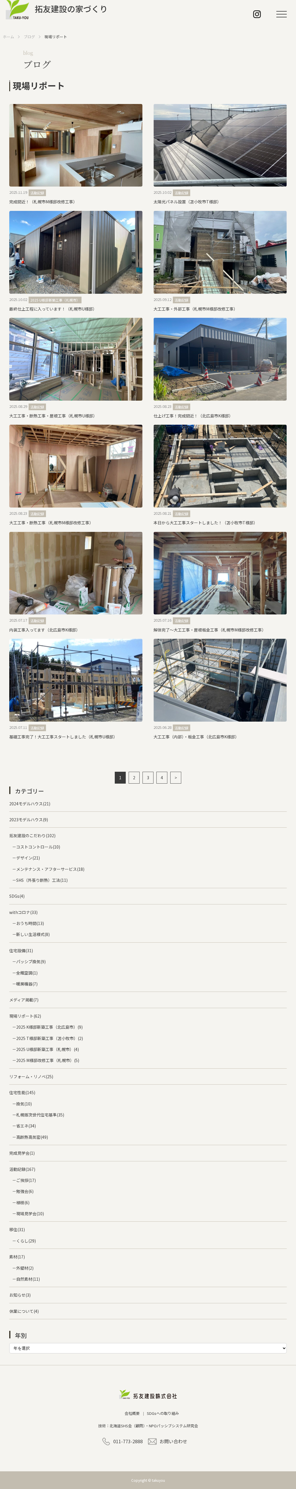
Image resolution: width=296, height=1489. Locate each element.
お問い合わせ (173, 1441)
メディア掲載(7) (23, 1000)
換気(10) (24, 1104)
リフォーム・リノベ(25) (31, 1076)
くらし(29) (26, 1241)
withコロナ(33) (23, 912)
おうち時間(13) (30, 923)
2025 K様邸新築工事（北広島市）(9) (49, 1027)
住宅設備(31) (21, 950)
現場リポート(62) (25, 1016)
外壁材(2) (25, 1268)
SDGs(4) (17, 896)
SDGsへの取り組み (163, 1413)
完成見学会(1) (22, 1153)
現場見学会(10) (30, 1213)
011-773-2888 (128, 1441)
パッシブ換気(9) (31, 961)
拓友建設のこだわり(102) (32, 835)
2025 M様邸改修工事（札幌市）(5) (47, 1060)
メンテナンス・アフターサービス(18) (50, 869)
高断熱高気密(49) (32, 1137)
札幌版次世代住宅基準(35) (40, 1115)
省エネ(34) (26, 1126)
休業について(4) (24, 1311)
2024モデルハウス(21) (29, 803)
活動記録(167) (22, 1169)
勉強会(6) (25, 1191)
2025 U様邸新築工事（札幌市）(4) (47, 1049)
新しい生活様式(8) (33, 934)
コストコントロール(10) (38, 847)
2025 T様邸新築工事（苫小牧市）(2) (49, 1038)
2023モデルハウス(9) (28, 819)
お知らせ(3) (20, 1295)
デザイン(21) (28, 858)
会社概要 (132, 1413)
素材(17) (17, 1257)
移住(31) (17, 1229)
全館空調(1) (27, 973)
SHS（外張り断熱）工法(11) (42, 880)
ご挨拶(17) (26, 1180)
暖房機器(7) (27, 984)
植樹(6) (22, 1202)
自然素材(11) (28, 1279)
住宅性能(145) (22, 1092)
